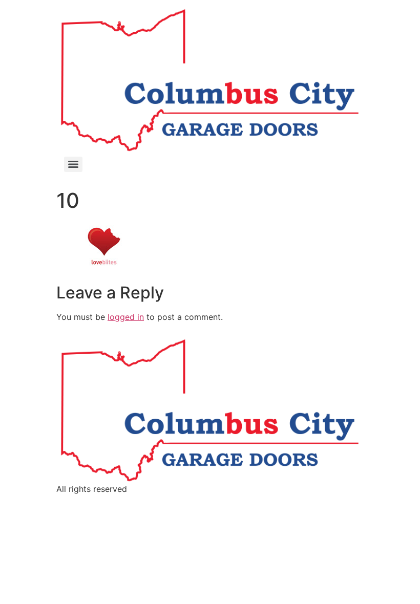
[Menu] (73, 164)
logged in (126, 317)
